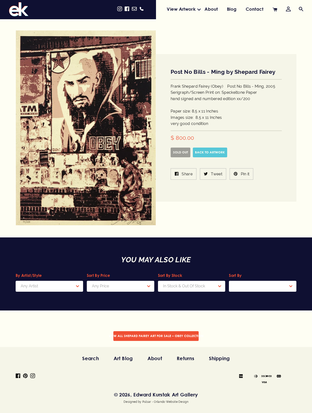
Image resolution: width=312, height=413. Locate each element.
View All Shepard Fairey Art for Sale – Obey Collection (156, 336)
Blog (231, 9)
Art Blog (123, 358)
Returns (185, 358)
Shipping (219, 358)
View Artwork (181, 9)
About (211, 9)
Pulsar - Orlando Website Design (165, 402)
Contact (254, 9)
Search (90, 358)
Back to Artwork (210, 152)
